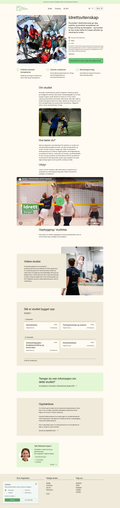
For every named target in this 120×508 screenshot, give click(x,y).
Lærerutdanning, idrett (40, 456)
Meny (98, 8)
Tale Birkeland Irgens (42, 446)
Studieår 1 (27, 313)
